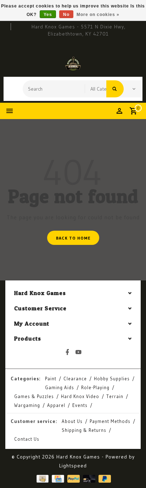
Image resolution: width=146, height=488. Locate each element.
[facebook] (67, 352)
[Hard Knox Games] (73, 63)
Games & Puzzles (34, 396)
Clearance (75, 378)
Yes (48, 14)
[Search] (115, 88)
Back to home (73, 238)
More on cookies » (98, 14)
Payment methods (110, 421)
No (66, 14)
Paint (50, 378)
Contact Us (26, 439)
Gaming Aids (59, 387)
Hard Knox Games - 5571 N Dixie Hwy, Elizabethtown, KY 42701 (78, 30)
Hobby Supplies (112, 378)
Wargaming (27, 405)
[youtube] (78, 352)
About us (72, 421)
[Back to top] (132, 470)
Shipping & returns (84, 430)
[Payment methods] (42, 478)
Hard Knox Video (80, 396)
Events (80, 405)
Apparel (56, 405)
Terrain (114, 396)
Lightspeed (73, 465)
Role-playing (95, 387)
